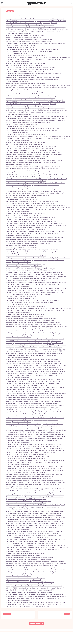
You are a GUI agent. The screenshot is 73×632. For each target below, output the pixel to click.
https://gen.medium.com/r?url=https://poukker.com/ (21, 408)
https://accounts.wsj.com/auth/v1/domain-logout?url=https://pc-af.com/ (27, 156)
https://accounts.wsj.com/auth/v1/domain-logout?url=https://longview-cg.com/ (34, 278)
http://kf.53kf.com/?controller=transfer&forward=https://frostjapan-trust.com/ (36, 404)
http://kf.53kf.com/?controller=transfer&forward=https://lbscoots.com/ (27, 239)
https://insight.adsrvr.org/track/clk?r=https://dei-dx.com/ (22, 521)
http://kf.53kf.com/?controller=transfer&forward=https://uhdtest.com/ (26, 381)
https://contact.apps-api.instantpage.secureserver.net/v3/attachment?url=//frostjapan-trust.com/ (35, 406)
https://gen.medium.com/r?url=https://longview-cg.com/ (22, 272)
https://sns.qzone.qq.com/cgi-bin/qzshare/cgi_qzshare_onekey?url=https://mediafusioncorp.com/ (34, 574)
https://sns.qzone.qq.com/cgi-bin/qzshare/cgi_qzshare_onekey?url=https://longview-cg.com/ (33, 284)
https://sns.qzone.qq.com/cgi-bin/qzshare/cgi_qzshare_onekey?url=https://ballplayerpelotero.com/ (35, 260)
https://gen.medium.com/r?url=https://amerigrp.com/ (21, 322)
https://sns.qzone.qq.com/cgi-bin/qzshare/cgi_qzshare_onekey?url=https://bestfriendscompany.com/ (35, 138)
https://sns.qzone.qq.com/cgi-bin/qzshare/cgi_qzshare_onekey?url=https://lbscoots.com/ (32, 233)
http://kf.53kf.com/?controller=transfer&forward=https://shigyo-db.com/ (27, 468)
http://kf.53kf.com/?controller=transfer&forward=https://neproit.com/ (26, 446)
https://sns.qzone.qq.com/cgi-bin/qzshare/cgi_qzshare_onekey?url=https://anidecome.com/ (33, 485)
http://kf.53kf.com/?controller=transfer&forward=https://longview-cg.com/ (28, 290)
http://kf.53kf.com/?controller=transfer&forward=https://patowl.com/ (26, 361)
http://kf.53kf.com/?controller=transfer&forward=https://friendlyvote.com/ (28, 604)
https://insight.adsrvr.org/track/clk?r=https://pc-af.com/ (46, 154)
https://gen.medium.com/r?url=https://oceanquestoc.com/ (23, 100)
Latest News (10, 11)
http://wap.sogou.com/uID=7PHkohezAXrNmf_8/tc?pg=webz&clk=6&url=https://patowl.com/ (34, 347)
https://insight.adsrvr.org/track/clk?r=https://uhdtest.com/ (23, 369)
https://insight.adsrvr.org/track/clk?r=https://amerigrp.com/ (49, 327)
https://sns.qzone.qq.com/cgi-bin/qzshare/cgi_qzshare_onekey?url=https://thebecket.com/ (32, 185)
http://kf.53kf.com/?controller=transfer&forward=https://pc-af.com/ (26, 169)
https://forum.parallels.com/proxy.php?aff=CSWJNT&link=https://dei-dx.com (42, 517)
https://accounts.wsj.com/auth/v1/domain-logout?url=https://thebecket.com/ (44, 179)
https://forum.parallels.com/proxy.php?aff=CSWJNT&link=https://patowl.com (43, 345)
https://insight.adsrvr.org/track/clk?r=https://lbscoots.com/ (49, 225)
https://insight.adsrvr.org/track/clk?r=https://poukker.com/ (48, 412)
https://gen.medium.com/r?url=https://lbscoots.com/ (21, 221)
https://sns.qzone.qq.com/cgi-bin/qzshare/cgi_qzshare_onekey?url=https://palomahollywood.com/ (35, 209)
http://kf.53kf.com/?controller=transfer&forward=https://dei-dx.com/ (26, 533)
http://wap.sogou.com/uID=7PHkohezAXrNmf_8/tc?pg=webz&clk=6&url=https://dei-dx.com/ (34, 519)
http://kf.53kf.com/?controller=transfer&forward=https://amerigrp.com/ (27, 341)
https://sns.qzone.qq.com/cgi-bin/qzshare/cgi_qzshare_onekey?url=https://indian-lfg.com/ (32, 507)
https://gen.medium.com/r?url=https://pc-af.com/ (20, 150)
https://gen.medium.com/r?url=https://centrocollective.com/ (23, 19)
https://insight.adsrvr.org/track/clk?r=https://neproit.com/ (23, 434)
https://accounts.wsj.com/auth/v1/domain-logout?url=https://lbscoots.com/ (28, 227)
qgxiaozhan (36, 3)
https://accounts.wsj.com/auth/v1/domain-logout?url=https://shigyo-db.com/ (28, 456)
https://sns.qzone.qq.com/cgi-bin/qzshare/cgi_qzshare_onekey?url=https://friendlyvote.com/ (33, 598)
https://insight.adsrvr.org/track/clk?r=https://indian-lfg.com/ (28, 499)
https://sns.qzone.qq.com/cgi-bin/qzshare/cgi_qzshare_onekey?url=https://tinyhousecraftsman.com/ (35, 310)
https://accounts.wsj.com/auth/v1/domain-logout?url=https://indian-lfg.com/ (28, 501)
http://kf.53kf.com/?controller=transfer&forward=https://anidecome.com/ (27, 491)
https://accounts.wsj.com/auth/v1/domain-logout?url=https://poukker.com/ (28, 414)
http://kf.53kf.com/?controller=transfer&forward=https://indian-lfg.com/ (27, 513)
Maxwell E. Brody (11, 15)
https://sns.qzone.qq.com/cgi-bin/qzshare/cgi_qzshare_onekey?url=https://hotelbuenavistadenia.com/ (36, 88)
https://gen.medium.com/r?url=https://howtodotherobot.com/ (24, 43)
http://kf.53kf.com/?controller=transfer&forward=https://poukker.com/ (26, 426)
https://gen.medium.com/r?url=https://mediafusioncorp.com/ (23, 561)
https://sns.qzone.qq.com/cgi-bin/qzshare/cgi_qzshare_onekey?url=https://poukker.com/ (32, 420)
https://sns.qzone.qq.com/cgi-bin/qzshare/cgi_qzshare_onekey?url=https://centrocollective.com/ (34, 31)
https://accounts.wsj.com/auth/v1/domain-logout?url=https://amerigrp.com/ (28, 329)
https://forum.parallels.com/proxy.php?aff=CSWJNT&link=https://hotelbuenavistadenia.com (33, 73)
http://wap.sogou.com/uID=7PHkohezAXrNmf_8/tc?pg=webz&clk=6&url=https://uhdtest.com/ (34, 367)
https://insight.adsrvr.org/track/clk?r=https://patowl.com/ (23, 349)
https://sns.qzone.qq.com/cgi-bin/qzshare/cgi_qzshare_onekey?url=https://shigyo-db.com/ (32, 462)
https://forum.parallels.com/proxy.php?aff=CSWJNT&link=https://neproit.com (43, 430)
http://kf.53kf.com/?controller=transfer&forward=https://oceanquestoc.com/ (28, 118)
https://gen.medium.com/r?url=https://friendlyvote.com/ (22, 586)
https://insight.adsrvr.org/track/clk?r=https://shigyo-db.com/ (28, 454)
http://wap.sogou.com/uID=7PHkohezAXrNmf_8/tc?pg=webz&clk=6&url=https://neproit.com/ (34, 432)
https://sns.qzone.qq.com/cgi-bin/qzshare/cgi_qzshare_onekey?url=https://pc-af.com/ (31, 163)
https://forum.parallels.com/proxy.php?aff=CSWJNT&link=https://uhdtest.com (44, 365)
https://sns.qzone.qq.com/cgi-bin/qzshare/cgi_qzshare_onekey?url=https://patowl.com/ (32, 355)
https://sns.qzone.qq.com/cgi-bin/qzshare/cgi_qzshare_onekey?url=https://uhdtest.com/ (32, 375)
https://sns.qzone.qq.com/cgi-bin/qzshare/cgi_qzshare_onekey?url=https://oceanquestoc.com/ (34, 112)
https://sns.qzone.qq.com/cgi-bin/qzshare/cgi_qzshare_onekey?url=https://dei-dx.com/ (31, 527)
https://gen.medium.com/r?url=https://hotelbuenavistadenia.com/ (25, 71)
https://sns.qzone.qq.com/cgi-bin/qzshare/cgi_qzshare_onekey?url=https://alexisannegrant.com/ (34, 549)
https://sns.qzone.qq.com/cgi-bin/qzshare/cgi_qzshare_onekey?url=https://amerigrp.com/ (32, 335)
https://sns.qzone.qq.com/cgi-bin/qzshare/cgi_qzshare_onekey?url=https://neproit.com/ (31, 440)
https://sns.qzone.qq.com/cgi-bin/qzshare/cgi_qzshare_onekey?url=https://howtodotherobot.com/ (35, 59)
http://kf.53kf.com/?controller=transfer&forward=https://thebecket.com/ (27, 191)
